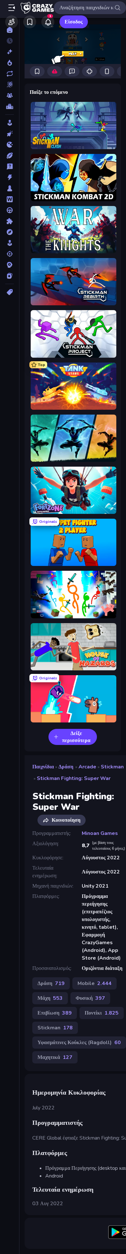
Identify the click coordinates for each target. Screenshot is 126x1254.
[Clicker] (9, 133)
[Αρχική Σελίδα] (9, 29)
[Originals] (9, 84)
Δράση (65, 766)
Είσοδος (74, 21)
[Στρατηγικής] (9, 264)
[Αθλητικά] (9, 155)
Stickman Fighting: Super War (73, 778)
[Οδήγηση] (9, 210)
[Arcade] (9, 122)
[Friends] (11, 21)
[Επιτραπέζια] (9, 188)
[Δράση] (9, 177)
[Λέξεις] (9, 199)
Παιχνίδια (43, 766)
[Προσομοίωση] (9, 242)
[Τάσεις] (9, 62)
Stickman (112, 766)
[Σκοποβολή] (9, 253)
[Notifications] (47, 21)
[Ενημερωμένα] (9, 73)
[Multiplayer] (9, 95)
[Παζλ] (9, 221)
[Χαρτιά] (9, 275)
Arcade (87, 766)
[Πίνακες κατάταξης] (9, 106)
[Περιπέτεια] (9, 232)
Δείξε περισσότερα (76, 737)
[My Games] (29, 21)
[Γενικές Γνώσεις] (9, 166)
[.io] (9, 144)
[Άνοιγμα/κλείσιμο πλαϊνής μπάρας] (11, 7)
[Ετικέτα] (9, 292)
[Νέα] (9, 51)
